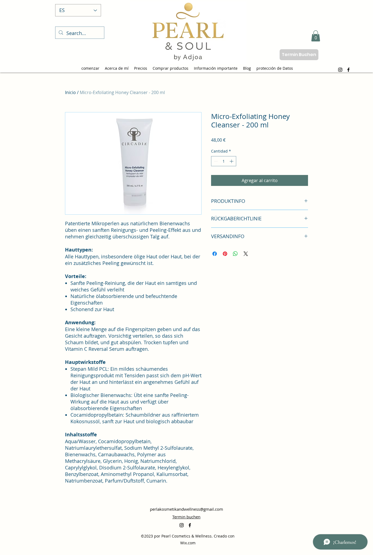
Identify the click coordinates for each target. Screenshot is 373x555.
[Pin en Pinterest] (225, 253)
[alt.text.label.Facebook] (348, 69)
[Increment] (232, 161)
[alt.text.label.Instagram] (340, 69)
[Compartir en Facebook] (214, 253)
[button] (315, 36)
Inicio (70, 92)
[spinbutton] (224, 161)
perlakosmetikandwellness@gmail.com (186, 509)
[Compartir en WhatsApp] (235, 253)
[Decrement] (215, 161)
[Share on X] (245, 253)
